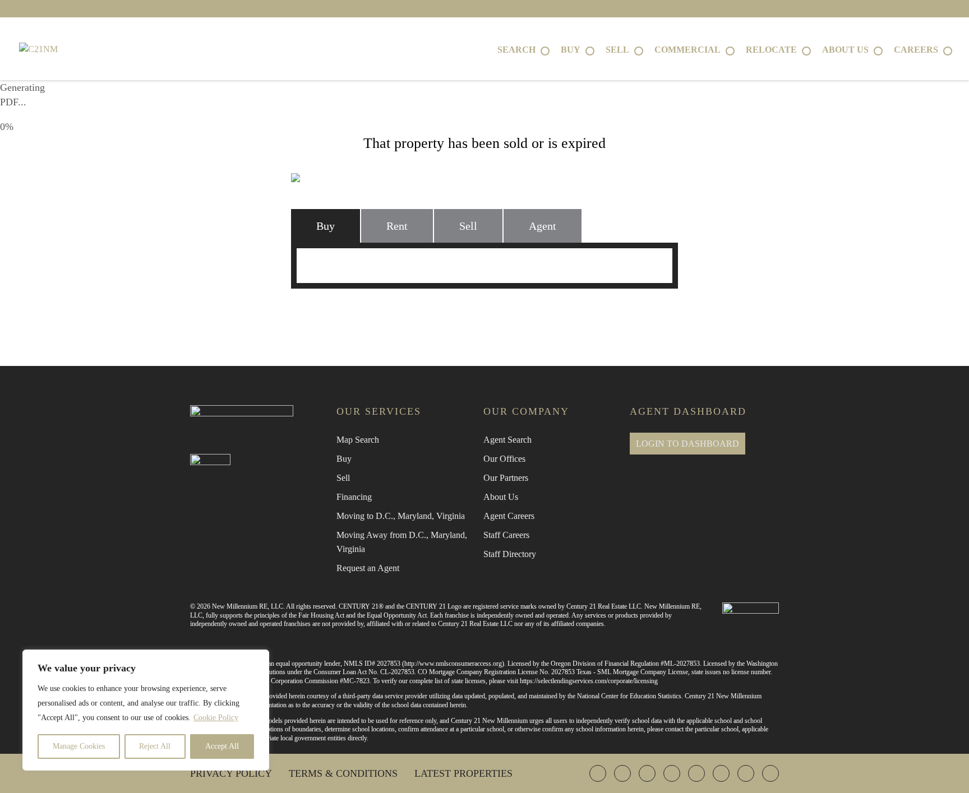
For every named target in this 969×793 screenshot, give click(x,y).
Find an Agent (361, 313)
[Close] (257, 659)
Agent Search (507, 439)
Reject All (154, 746)
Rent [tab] (397, 226)
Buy (344, 458)
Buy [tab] (325, 226)
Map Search (357, 439)
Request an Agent (367, 568)
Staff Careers (506, 535)
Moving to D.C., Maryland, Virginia (400, 516)
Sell (343, 478)
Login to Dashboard (687, 443)
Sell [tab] (468, 226)
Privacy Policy (231, 773)
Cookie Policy (215, 717)
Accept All (222, 746)
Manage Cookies (79, 746)
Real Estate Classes (609, 313)
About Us (500, 497)
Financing (354, 497)
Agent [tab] (542, 226)
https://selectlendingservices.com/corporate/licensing (589, 681)
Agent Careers (508, 516)
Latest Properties (463, 773)
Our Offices (504, 458)
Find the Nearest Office (478, 313)
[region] (145, 710)
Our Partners (505, 478)
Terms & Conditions (343, 773)
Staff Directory (509, 554)
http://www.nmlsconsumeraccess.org (453, 663)
